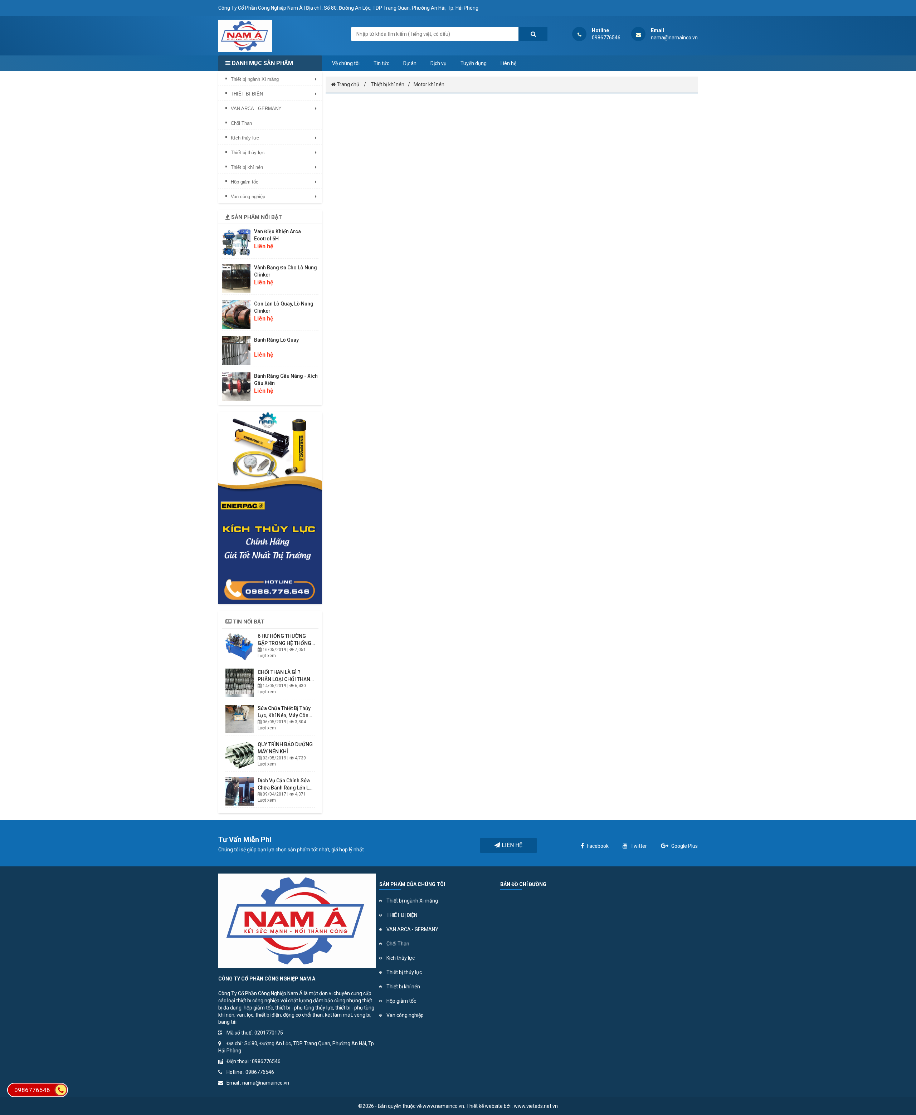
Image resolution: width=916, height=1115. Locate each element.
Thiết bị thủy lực (404, 972)
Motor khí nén (429, 84)
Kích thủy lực (400, 958)
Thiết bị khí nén (387, 84)
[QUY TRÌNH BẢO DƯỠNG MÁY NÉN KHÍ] (239, 755)
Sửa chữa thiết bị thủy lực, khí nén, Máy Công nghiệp (285, 715)
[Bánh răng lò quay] (236, 350)
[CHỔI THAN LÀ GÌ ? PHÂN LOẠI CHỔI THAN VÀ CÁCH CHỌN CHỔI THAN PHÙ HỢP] (239, 683)
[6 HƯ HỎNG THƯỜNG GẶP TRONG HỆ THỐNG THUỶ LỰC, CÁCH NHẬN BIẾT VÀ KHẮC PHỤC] (239, 646)
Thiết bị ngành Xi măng (412, 901)
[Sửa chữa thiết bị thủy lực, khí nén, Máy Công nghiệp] (239, 719)
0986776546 (32, 1090)
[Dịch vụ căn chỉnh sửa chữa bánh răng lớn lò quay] (239, 791)
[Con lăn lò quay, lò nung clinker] (236, 314)
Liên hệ (508, 63)
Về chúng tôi (346, 63)
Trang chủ (347, 84)
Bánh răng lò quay (276, 340)
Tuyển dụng (474, 63)
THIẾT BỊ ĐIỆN (401, 915)
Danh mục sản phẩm (261, 63)
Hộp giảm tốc (401, 1001)
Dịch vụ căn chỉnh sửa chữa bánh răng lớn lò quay (285, 788)
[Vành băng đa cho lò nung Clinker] (236, 278)
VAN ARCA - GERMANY (412, 929)
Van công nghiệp (405, 1015)
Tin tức (381, 63)
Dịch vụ (438, 63)
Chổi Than (397, 944)
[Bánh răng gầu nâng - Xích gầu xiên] (236, 386)
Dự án (409, 63)
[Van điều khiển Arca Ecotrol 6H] (236, 242)
